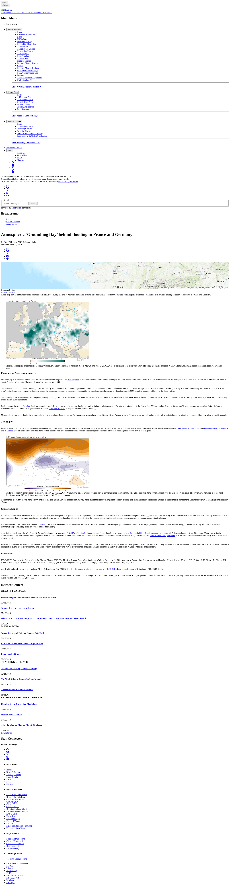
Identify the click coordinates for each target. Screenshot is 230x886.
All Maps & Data (24, 97)
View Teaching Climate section (26, 142)
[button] (115, 272)
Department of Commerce (17, 863)
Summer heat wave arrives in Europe (18, 608)
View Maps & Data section (24, 116)
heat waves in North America (215, 428)
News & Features (14, 29)
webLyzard (16, 208)
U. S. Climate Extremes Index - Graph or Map (22, 643)
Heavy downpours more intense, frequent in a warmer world (28, 597)
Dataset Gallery (23, 104)
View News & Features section (26, 87)
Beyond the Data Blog (26, 44)
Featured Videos (13, 821)
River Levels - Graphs (11, 654)
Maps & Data (12, 92)
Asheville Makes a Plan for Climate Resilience (21, 725)
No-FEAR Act (12, 878)
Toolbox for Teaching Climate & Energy (19, 668)
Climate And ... (23, 46)
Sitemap (20, 160)
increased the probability (133, 533)
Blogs (19, 37)
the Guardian (92, 391)
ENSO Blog (22, 39)
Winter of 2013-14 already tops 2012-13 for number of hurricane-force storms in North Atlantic (44, 618)
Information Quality (14, 875)
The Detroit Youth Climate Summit (17, 689)
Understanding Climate (26, 80)
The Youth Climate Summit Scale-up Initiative (21, 679)
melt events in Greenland (188, 428)
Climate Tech (22, 58)
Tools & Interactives (25, 107)
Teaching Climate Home (16, 859)
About (9, 150)
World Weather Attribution (78, 533)
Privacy (9, 868)
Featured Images (24, 61)
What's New (22, 155)
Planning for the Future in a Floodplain (19, 704)
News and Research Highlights (19, 826)
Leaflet (165, 288)
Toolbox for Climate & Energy (30, 133)
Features (20, 75)
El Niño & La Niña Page (27, 70)
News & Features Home (16, 794)
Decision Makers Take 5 (27, 63)
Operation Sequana (57, 408)
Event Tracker (23, 56)
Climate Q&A (23, 53)
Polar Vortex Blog (24, 41)
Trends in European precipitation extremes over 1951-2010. (92, 569)
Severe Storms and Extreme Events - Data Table (23, 633)
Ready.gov (10, 880)
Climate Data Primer (25, 102)
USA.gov (10, 882)
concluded (171, 535)
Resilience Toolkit (14, 148)
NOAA (9, 866)
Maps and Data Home (15, 839)
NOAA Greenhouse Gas (27, 73)
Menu (4, 2)
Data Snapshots (23, 109)
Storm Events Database (11, 715)
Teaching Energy (24, 131)
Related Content (8, 292)
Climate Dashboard (25, 51)
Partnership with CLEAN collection (32, 136)
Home (19, 32)
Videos (20, 66)
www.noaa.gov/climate (68, 181)
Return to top (6, 733)
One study (42, 524)
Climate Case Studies (26, 49)
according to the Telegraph (195, 397)
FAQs (19, 158)
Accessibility (11, 870)
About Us (21, 153)
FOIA (8, 873)
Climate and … (12, 806)
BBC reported (73, 380)
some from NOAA (158, 535)
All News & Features (26, 34)
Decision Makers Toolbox (28, 68)
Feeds (8, 782)
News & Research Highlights (29, 78)
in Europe (9, 431)
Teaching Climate (14, 121)
